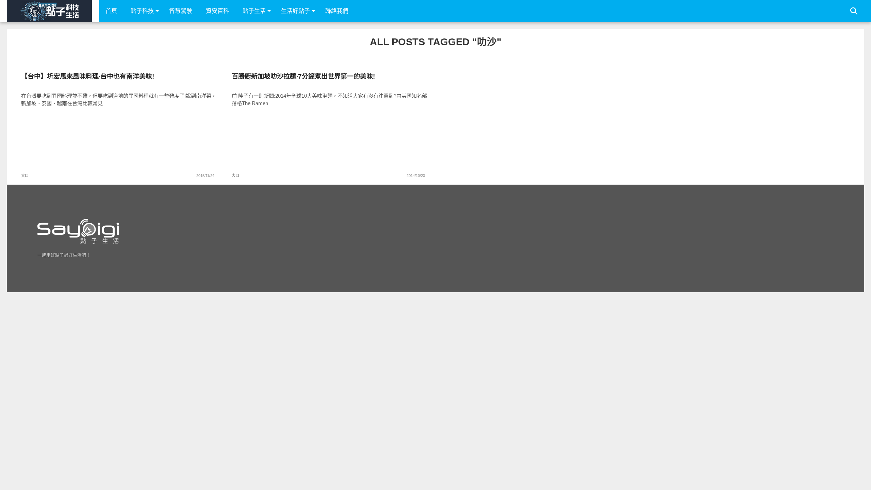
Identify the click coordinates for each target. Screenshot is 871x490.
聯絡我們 (336, 11)
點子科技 (142, 11)
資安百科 (217, 11)
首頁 (111, 11)
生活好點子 (295, 11)
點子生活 (254, 11)
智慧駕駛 (180, 11)
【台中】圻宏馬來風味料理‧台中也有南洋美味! (87, 76)
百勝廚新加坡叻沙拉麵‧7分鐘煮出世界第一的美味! (303, 76)
